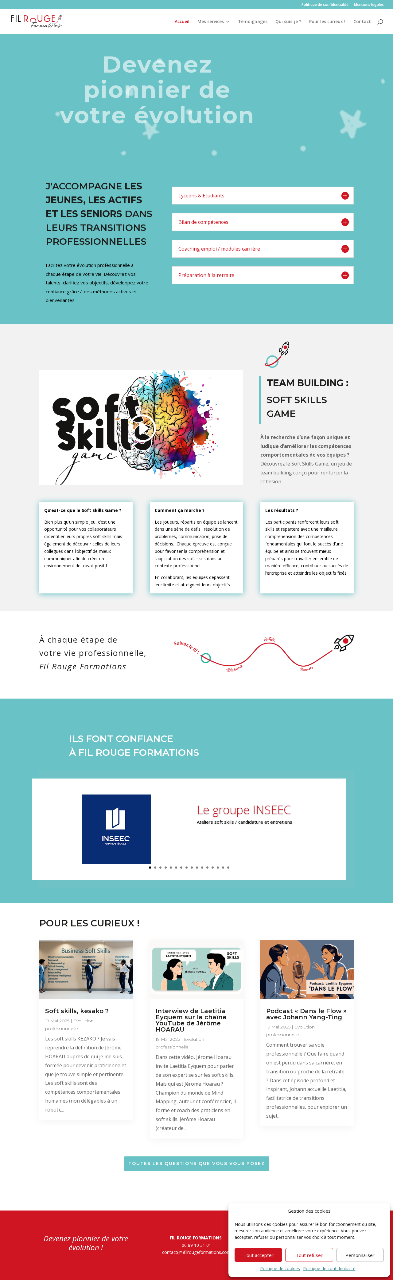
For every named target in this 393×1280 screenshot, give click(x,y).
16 (228, 867)
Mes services (210, 21)
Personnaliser (360, 1255)
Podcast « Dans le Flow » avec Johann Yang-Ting (306, 1014)
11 (202, 867)
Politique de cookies (280, 1268)
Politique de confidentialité (329, 1268)
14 (218, 867)
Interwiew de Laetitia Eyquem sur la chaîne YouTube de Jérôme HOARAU (191, 1020)
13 (213, 867)
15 (223, 867)
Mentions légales (369, 5)
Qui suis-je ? (288, 21)
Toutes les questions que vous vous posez (196, 1163)
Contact (362, 21)
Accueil (182, 21)
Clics (210, 839)
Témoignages (252, 21)
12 (207, 867)
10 (197, 867)
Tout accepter (258, 1255)
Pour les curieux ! (327, 21)
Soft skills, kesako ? (77, 1011)
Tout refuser (309, 1255)
